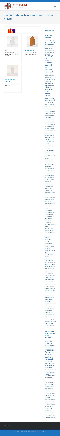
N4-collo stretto (29, 50)
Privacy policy (7, 425)
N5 (6, 50)
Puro (45, 431)
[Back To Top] (56, 432)
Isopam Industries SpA (25, 431)
